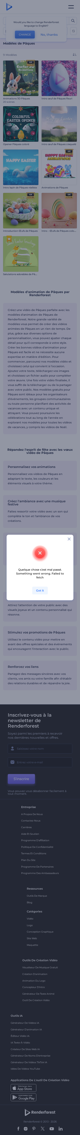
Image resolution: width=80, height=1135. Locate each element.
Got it (40, 590)
